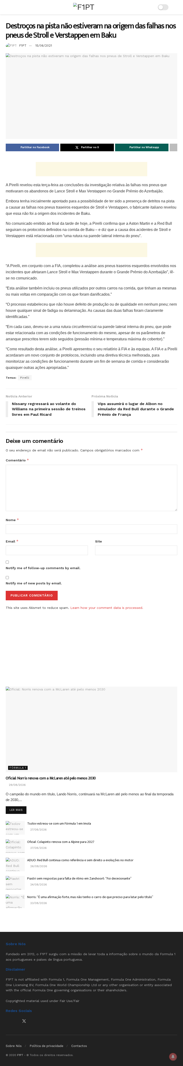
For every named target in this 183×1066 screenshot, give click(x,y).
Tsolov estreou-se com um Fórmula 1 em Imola (59, 823)
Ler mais (18, 810)
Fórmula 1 (18, 767)
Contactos (79, 1046)
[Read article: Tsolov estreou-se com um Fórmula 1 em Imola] (15, 828)
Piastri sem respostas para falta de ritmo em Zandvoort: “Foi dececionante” (79, 878)
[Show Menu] (8, 7)
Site (98, 541)
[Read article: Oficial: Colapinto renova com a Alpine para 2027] (15, 846)
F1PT (22, 45)
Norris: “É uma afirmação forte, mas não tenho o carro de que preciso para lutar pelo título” (90, 897)
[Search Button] (175, 7)
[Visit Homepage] (83, 7)
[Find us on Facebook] (7, 1021)
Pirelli (24, 377)
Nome (12, 520)
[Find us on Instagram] (15, 1021)
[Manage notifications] (173, 1057)
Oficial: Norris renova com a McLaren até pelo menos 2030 (51, 778)
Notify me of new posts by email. (34, 583)
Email (12, 541)
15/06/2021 (43, 45)
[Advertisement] (91, 169)
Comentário (17, 460)
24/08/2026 (38, 884)
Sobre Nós (14, 1046)
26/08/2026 (38, 866)
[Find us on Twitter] (24, 1021)
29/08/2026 (17, 785)
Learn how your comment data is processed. (106, 608)
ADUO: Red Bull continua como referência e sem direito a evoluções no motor (80, 860)
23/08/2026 (38, 903)
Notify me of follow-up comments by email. (43, 568)
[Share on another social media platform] (173, 147)
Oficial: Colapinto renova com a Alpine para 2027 (60, 842)
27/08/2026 (38, 829)
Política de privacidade (46, 1046)
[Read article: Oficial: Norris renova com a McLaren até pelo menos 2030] (91, 729)
